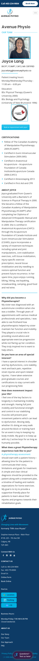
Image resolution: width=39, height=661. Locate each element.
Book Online (6, 581)
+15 (10, 605)
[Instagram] (6, 555)
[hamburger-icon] (35, 12)
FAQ (2, 645)
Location (10, 595)
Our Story (5, 634)
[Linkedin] (10, 555)
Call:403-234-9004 (10, 3)
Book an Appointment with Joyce (15, 127)
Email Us (4, 573)
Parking (10, 600)
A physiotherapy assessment (16, 454)
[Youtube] (14, 555)
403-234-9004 (12, 567)
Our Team (5, 638)
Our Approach (7, 642)
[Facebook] (3, 555)
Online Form (6, 577)
